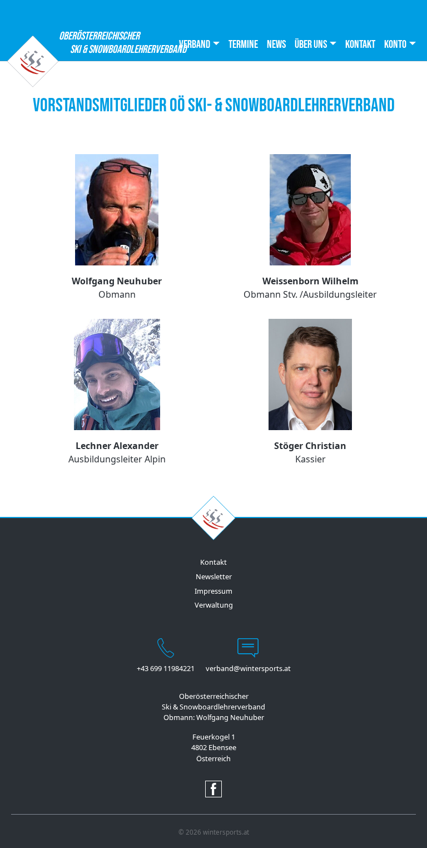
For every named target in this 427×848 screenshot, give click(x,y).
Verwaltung (214, 605)
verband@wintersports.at (248, 668)
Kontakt (360, 44)
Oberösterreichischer (99, 42)
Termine (243, 44)
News (276, 44)
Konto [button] (395, 44)
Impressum (213, 591)
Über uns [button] (311, 44)
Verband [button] (194, 44)
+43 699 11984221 (166, 668)
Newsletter (214, 576)
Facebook (213, 789)
